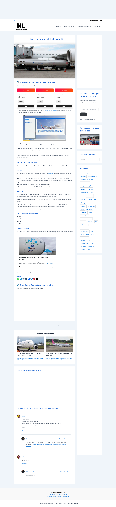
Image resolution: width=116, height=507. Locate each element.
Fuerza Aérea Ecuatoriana (86, 218)
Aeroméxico (83, 176)
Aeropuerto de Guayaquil (87, 179)
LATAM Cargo (24, 359)
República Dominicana (85, 240)
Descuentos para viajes (68, 26)
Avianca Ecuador (92, 199)
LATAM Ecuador (84, 231)
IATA (96, 221)
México (82, 234)
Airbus (91, 189)
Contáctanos (98, 26)
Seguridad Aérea (85, 243)
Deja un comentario (34, 358)
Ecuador (83, 212)
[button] (15, 20)
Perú (87, 234)
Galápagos (83, 221)
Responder (24, 430)
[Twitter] (89, 20)
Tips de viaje (83, 246)
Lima (92, 231)
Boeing (83, 203)
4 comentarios (46, 42)
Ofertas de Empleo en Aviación (85, 26)
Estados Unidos (84, 215)
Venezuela (60, 359)
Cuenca (82, 209)
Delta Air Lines (89, 209)
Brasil (94, 202)
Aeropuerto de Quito (86, 186)
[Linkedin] (97, 20)
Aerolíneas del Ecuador (86, 173)
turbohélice (50, 173)
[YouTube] (93, 20)
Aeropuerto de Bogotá (92, 176)
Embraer (90, 212)
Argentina (83, 196)
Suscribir (83, 114)
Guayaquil (90, 221)
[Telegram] (101, 20)
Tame (93, 243)
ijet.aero (33, 272)
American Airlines (84, 192)
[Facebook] (91, 20)
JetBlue (91, 224)
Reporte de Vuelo (84, 237)
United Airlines (91, 246)
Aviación (51, 42)
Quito (92, 234)
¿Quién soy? (56, 26)
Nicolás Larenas (30, 438)
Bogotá (89, 202)
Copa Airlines (54, 359)
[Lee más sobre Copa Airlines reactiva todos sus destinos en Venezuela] (59, 344)
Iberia (82, 224)
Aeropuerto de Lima (85, 182)
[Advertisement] (58, 9)
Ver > (26, 106)
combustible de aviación (51, 110)
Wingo (89, 249)
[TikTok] (99, 20)
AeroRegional (83, 189)
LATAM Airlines (84, 228)
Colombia (83, 206)
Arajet (92, 192)
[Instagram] (95, 20)
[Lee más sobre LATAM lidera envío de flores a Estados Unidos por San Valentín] (30, 344)
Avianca (83, 199)
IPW (87, 224)
